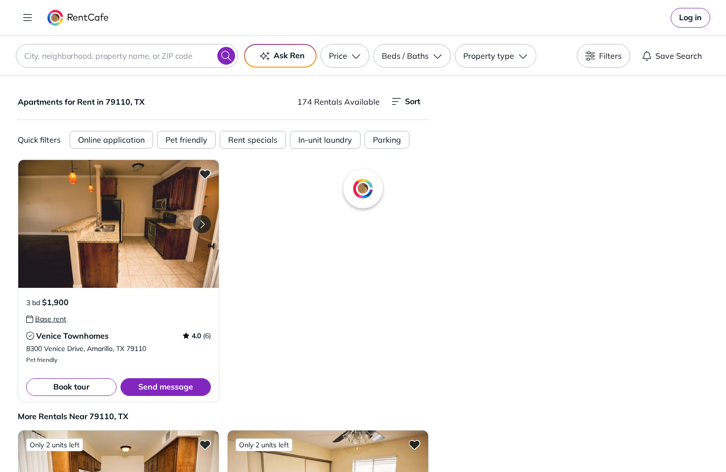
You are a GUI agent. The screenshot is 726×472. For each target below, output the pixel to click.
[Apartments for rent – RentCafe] (78, 18)
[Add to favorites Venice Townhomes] (205, 174)
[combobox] (127, 56)
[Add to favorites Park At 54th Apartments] (414, 444)
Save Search (678, 56)
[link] (690, 18)
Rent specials (253, 140)
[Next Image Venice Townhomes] (202, 224)
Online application (111, 140)
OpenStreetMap (628, 443)
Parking (387, 140)
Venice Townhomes (72, 336)
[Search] (226, 56)
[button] (118, 224)
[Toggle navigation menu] (28, 18)
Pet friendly (186, 140)
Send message (165, 387)
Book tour (71, 387)
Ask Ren (289, 55)
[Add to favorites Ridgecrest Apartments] (205, 444)
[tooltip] (46, 319)
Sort (412, 101)
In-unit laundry (325, 140)
